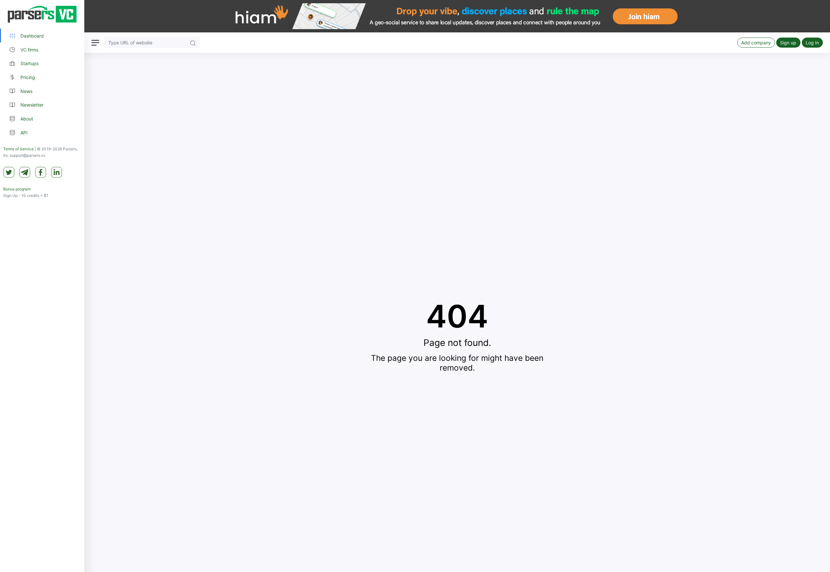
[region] (42, 286)
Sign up (788, 42)
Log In (812, 42)
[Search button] (193, 42)
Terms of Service (18, 148)
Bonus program (16, 189)
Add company (756, 42)
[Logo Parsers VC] (42, 14)
